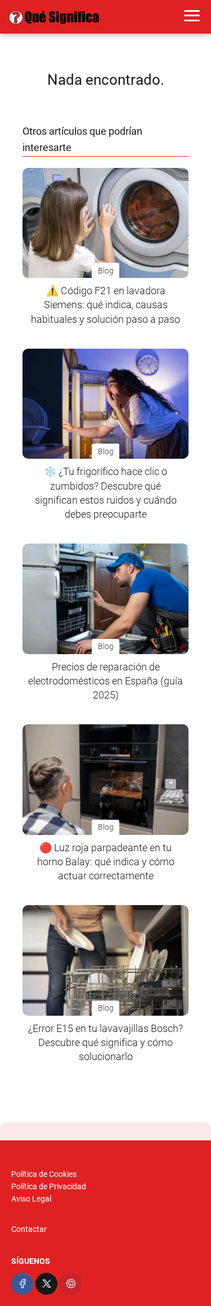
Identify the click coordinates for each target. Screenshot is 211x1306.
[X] (46, 1284)
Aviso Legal (31, 1198)
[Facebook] (22, 1284)
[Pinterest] (71, 1284)
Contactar (29, 1229)
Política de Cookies (44, 1174)
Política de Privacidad (48, 1186)
